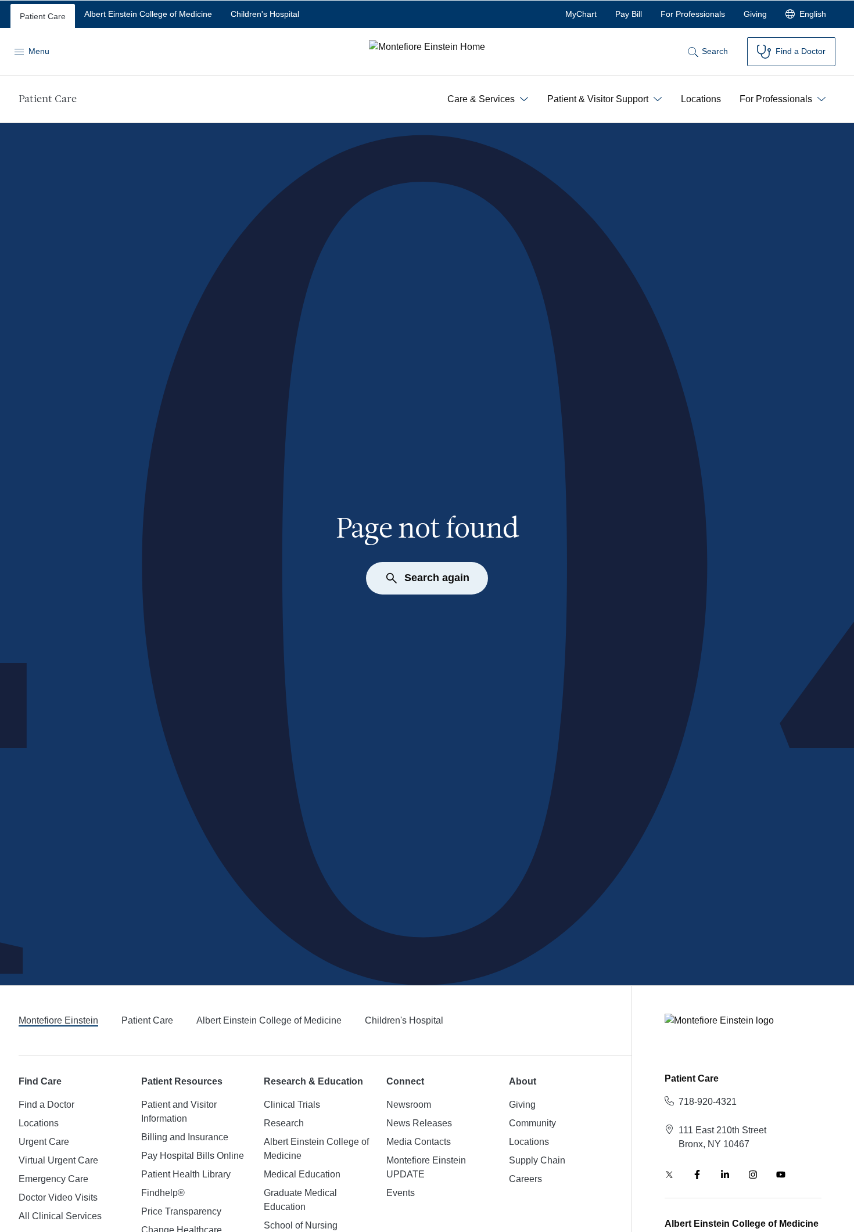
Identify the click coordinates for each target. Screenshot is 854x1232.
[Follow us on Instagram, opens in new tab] (753, 1174)
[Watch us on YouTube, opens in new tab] (780, 1174)
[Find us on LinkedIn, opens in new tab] (725, 1174)
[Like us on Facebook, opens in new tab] (697, 1174)
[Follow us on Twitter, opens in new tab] (669, 1174)
